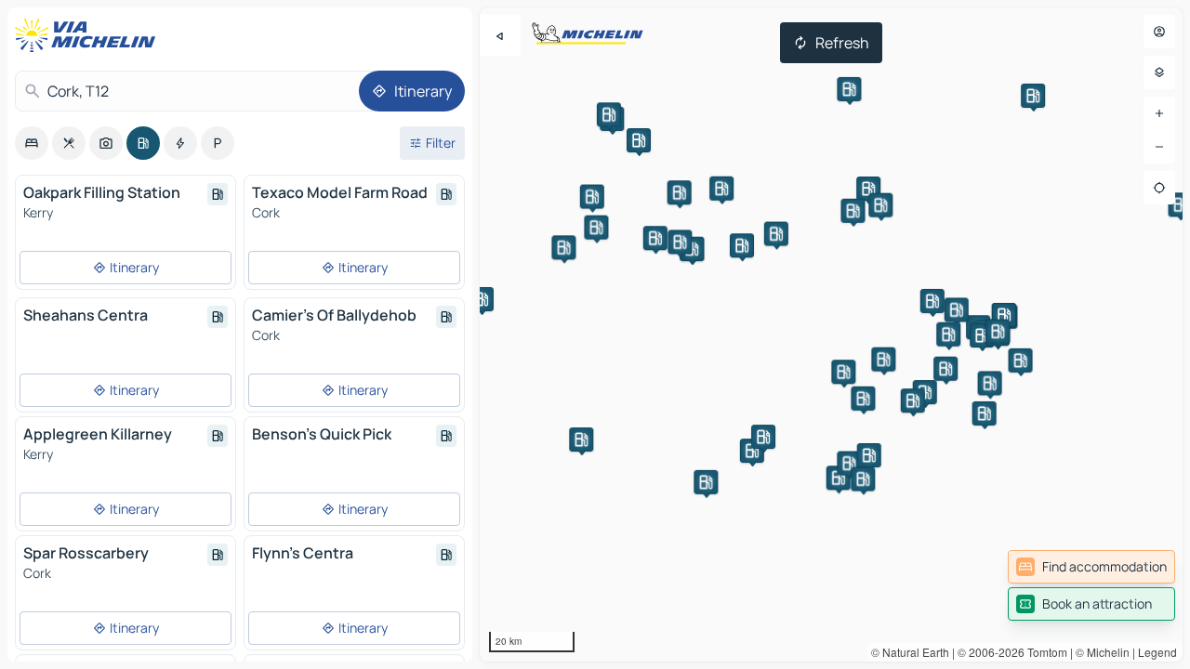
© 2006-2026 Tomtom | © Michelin (1044, 652)
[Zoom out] (1159, 147)
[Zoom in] (1159, 113)
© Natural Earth (910, 652)
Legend (1157, 652)
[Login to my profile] (1159, 31)
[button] (639, 140)
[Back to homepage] (89, 35)
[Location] (1159, 187)
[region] (831, 334)
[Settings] (1159, 72)
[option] (31, 143)
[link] (1091, 567)
